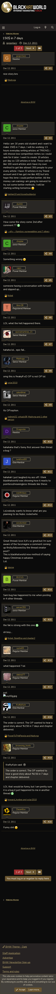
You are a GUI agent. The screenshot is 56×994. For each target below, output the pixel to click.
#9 (50, 405)
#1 (50, 68)
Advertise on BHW (28, 102)
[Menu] (3, 27)
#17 (50, 687)
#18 (50, 717)
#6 (50, 317)
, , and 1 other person (27, 418)
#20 (50, 821)
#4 (50, 253)
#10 (50, 441)
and (22, 194)
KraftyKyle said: (14, 764)
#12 (50, 505)
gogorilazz (11, 43)
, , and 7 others (28, 231)
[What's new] (45, 27)
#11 (50, 471)
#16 (50, 660)
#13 (50, 535)
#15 (50, 619)
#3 (50, 216)
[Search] (52, 27)
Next (29, 48)
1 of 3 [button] (19, 48)
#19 (50, 757)
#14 (50, 589)
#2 (50, 138)
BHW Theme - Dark (16, 946)
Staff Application (11, 953)
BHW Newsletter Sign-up (16, 962)
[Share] (46, 68)
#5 (50, 280)
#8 (50, 371)
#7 (50, 344)
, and (21, 638)
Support (6, 967)
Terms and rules (10, 971)
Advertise (7, 957)
